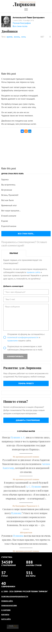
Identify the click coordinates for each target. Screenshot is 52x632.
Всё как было (7, 200)
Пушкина (18, 535)
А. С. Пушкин (33, 486)
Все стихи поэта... (26, 233)
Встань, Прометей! (9, 195)
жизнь (17, 36)
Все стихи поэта (20, 26)
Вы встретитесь (8, 184)
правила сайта (33, 272)
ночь (23, 36)
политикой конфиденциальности (22, 337)
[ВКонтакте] (22, 131)
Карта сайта (6, 619)
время (9, 36)
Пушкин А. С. (18, 437)
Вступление (6, 189)
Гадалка (5, 179)
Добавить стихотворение (28, 420)
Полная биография (22, 23)
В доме (4, 221)
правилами (12, 340)
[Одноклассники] (26, 131)
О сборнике (6, 610)
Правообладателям (9, 605)
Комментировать (15, 356)
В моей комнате (8, 215)
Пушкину (16, 513)
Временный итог (9, 205)
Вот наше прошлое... (11, 210)
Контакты (5, 615)
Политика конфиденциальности (14, 596)
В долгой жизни (8, 226)
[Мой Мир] (29, 131)
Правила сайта (7, 601)
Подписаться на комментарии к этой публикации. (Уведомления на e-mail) (24, 348)
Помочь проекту (26, 383)
